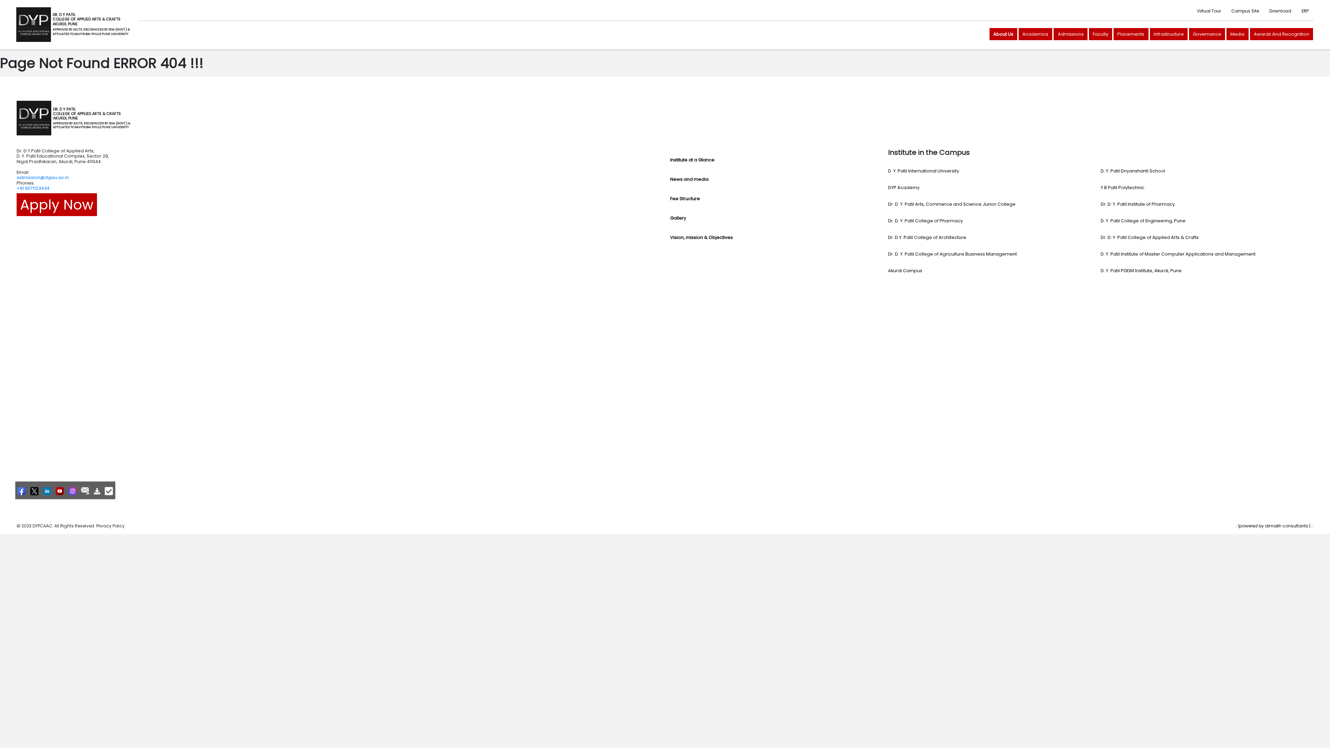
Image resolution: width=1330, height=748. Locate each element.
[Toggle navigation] (140, 118)
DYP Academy (904, 187)
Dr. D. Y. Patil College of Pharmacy (925, 221)
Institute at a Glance (692, 160)
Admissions (1071, 34)
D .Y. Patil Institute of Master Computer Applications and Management (1178, 254)
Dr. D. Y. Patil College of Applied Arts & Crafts (1150, 237)
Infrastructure (1169, 34)
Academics (1035, 34)
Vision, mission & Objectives (701, 237)
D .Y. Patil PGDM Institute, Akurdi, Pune (1141, 271)
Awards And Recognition (1281, 34)
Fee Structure (685, 199)
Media (1237, 34)
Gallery (678, 218)
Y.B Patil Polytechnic (1122, 187)
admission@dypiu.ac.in (43, 177)
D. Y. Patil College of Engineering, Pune (1143, 221)
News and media (689, 179)
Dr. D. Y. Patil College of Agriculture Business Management (952, 254)
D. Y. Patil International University (923, 171)
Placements (1130, 34)
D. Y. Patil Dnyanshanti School (1133, 171)
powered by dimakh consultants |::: (1276, 526)
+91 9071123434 (33, 188)
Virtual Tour (1209, 11)
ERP (1305, 11)
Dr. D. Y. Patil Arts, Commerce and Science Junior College (952, 204)
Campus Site (1245, 11)
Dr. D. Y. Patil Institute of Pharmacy (1138, 204)
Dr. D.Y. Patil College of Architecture (927, 237)
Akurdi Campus (905, 271)
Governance (1207, 34)
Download (1280, 11)
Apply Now (57, 204)
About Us (1003, 34)
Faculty (1100, 34)
